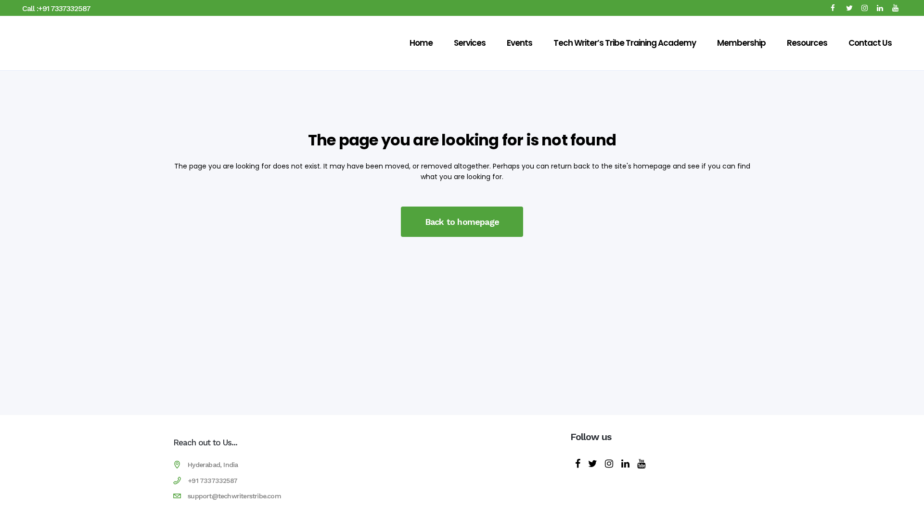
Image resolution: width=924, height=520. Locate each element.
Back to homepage (462, 222)
